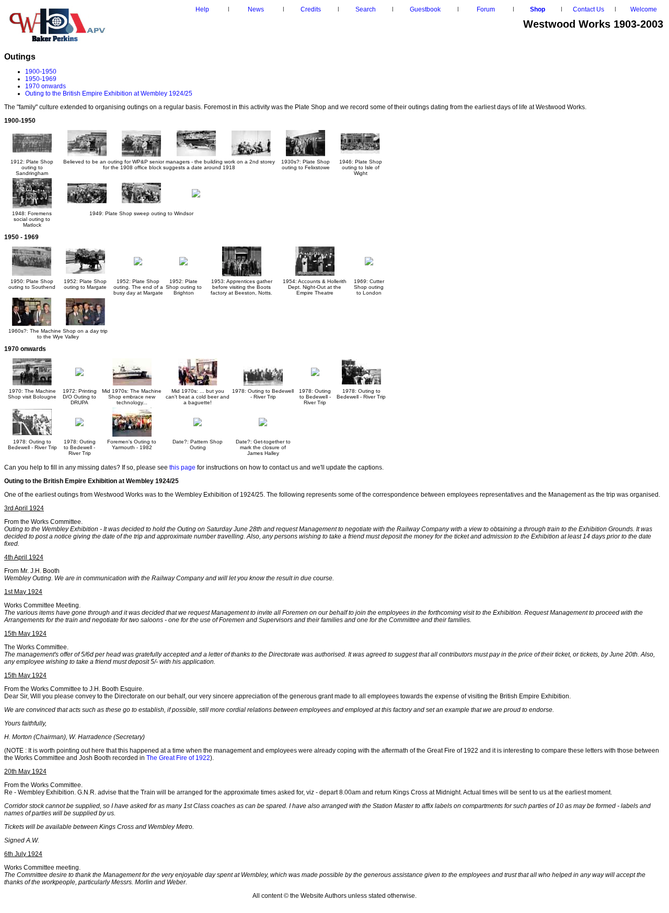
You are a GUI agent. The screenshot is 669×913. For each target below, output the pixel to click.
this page (182, 467)
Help (202, 9)
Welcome (643, 9)
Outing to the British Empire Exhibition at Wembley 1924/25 (108, 93)
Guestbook (425, 9)
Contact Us (588, 9)
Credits (311, 9)
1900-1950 (40, 71)
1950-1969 (40, 79)
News (256, 9)
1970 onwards (45, 86)
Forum (486, 9)
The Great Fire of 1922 (178, 758)
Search (365, 9)
